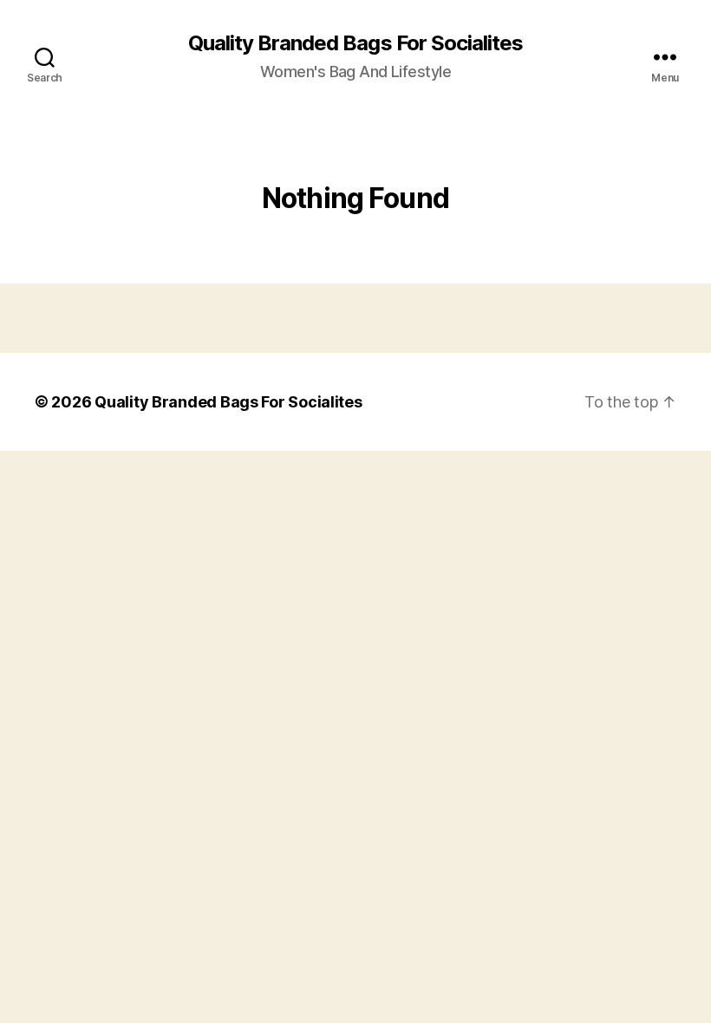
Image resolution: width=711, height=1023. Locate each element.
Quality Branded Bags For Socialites (355, 43)
